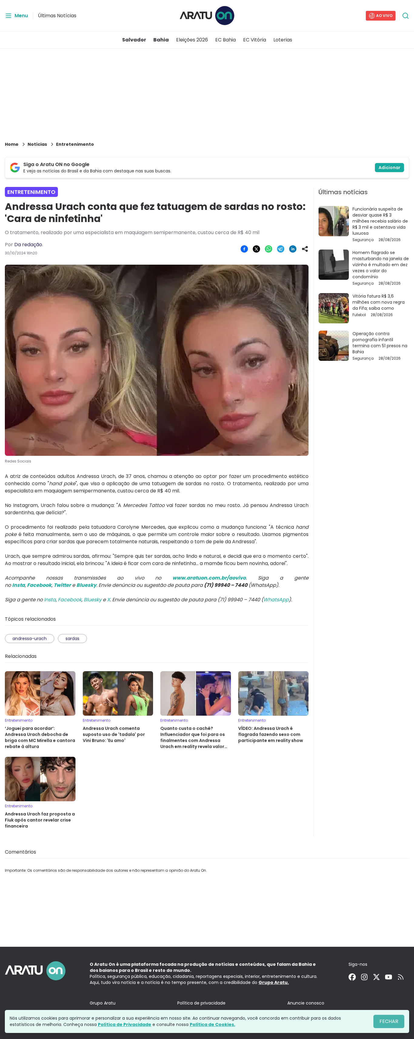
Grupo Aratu (102, 1003)
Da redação (28, 244)
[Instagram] (364, 977)
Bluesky (93, 599)
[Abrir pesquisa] (405, 15)
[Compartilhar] (305, 249)
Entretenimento (75, 144)
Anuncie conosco (305, 1003)
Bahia (161, 39)
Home (11, 144)
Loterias (282, 39)
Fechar (388, 1021)
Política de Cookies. (212, 1024)
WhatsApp (276, 599)
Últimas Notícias (57, 15)
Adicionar (389, 168)
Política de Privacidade (124, 1024)
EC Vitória (254, 39)
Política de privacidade (201, 1003)
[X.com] (376, 977)
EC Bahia (225, 39)
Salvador (134, 39)
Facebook (70, 599)
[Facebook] (352, 977)
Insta (50, 599)
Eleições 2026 (192, 39)
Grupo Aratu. (274, 982)
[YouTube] (388, 977)
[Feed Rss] (400, 977)
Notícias (37, 144)
